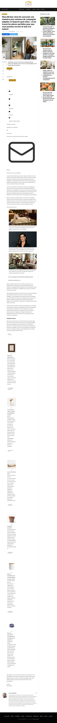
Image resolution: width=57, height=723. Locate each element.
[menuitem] (12, 80)
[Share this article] (9, 68)
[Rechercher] (54, 9)
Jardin (33, 9)
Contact (43, 9)
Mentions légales (36, 719)
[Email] (3, 79)
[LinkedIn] (3, 71)
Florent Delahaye (12, 31)
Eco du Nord (23, 719)
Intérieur (28, 9)
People (12, 716)
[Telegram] (3, 73)
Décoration (35, 716)
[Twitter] (3, 68)
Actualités (21, 9)
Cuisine (22, 716)
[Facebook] (3, 65)
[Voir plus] (19, 34)
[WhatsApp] (3, 76)
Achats (38, 9)
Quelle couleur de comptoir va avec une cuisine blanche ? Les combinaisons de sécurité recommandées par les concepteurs (49, 75)
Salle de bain (29, 716)
